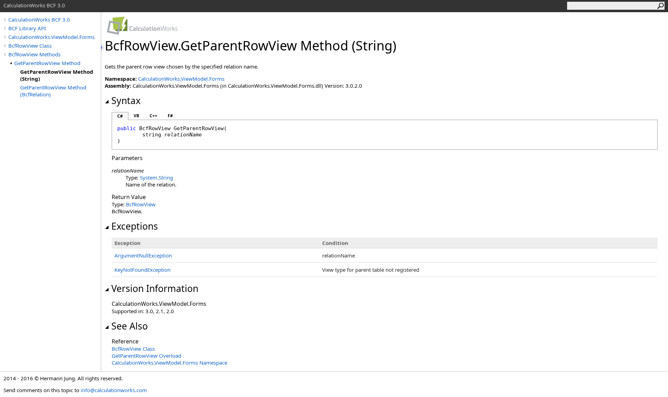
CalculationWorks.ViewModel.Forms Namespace (169, 362)
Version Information (154, 288)
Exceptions (134, 226)
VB (136, 116)
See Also (129, 326)
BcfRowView (141, 204)
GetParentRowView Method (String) (56, 75)
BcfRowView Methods (34, 54)
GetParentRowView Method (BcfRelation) (53, 91)
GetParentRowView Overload (146, 355)
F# (170, 116)
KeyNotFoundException (142, 269)
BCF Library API (27, 28)
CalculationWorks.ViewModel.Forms (51, 36)
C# (120, 116)
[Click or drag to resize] (102, 47)
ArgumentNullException (143, 255)
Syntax (126, 100)
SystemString (156, 177)
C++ (153, 116)
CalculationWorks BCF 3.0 (39, 19)
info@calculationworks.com (114, 390)
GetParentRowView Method (47, 62)
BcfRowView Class (29, 45)
